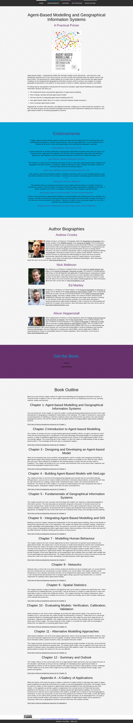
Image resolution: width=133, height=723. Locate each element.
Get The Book (77, 3)
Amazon (66, 363)
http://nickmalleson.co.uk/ (76, 281)
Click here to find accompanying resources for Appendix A (47, 703)
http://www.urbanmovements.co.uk (57, 305)
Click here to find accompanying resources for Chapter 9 (46, 601)
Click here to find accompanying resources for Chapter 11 (46, 653)
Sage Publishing (66, 367)
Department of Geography (91, 241)
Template (58, 721)
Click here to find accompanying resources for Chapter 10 (46, 627)
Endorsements (53, 3)
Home (41, 3)
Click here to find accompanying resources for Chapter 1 (46, 424)
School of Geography (61, 271)
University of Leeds (76, 271)
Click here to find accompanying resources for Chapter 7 (46, 560)
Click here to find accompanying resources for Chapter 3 (46, 469)
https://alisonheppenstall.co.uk (37, 333)
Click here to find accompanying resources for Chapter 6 (46, 534)
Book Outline (90, 3)
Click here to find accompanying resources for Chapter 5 (46, 513)
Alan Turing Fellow (76, 320)
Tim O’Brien (66, 721)
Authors (65, 3)
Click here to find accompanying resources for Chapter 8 (46, 580)
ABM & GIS (74, 721)
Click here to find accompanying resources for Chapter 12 (46, 673)
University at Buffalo (84, 243)
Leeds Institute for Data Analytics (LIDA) (78, 292)
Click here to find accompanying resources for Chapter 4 (46, 489)
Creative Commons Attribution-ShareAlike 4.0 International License (59, 718)
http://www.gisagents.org (57, 260)
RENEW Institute (66, 243)
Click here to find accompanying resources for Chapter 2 (46, 445)
